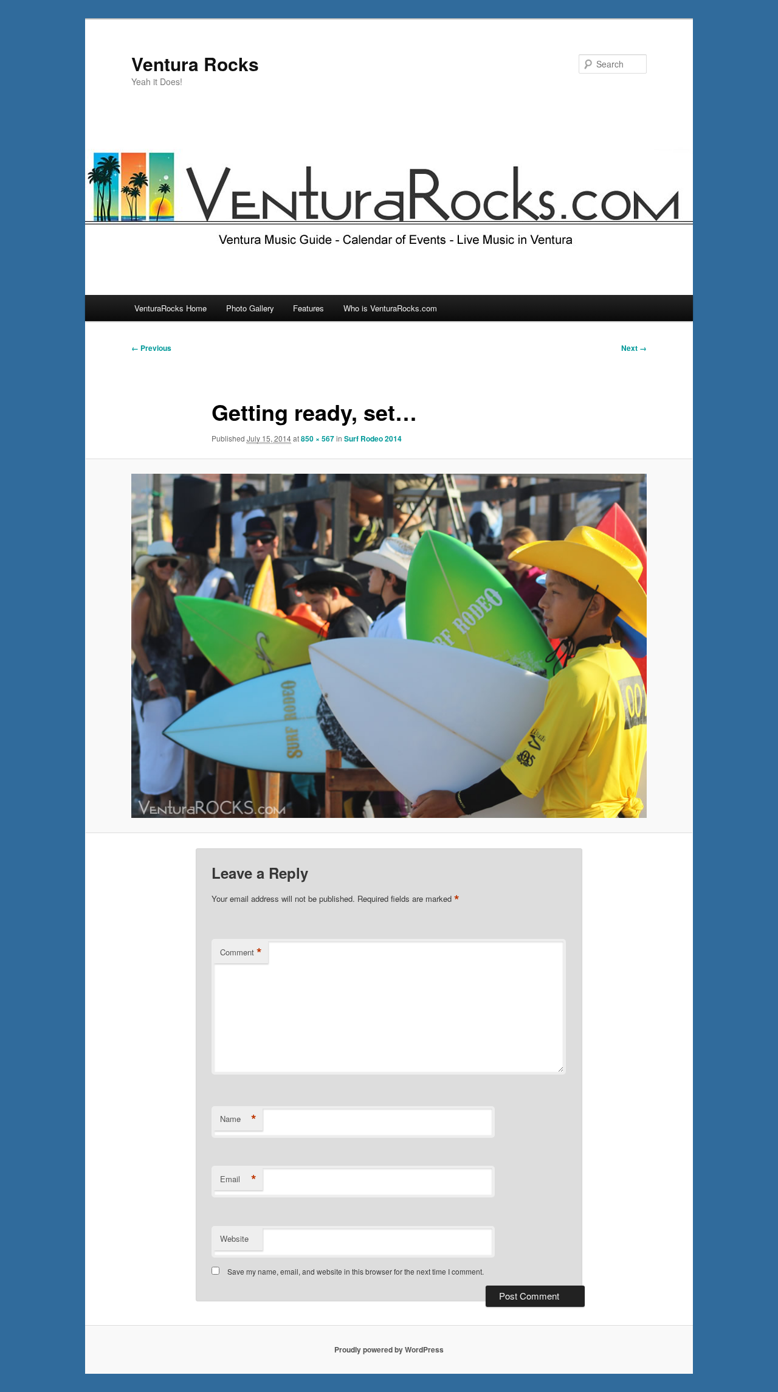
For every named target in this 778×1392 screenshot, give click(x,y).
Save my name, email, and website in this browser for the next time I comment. (355, 1271)
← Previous (151, 347)
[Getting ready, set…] (389, 646)
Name (238, 1119)
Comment (241, 952)
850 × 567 (317, 438)
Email (238, 1179)
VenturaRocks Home (170, 308)
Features (308, 308)
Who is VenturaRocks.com (390, 308)
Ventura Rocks (195, 63)
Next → (634, 347)
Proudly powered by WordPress (389, 1349)
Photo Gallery (250, 308)
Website (234, 1238)
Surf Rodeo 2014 (373, 438)
